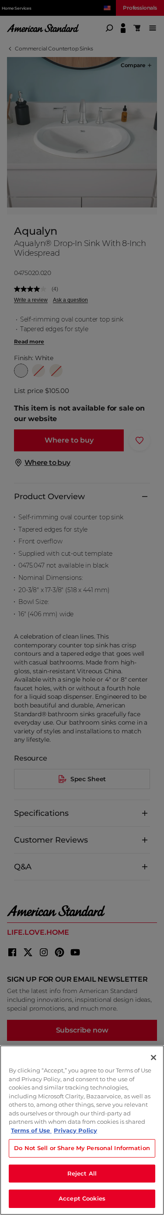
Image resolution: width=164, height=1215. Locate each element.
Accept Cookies (82, 1198)
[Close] (153, 1057)
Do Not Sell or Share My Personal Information (82, 1147)
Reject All (82, 1173)
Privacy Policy (75, 1130)
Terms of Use (31, 1130)
